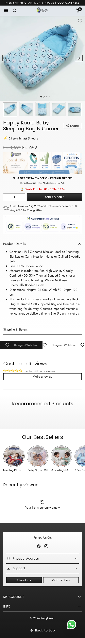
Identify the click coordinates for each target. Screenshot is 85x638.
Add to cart (54, 197)
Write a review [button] (42, 376)
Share (74, 126)
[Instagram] (46, 546)
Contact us (61, 580)
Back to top (45, 630)
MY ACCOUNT (13, 596)
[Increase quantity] (22, 197)
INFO (6, 606)
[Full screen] (79, 20)
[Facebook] (38, 546)
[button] (6, 10)
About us (24, 580)
